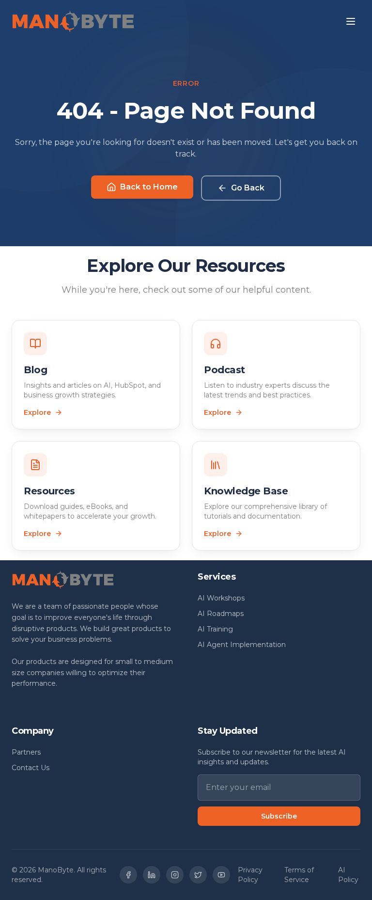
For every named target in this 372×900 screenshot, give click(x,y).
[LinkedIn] (151, 875)
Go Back (247, 187)
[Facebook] (128, 875)
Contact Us (30, 767)
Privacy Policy (250, 875)
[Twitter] (198, 875)
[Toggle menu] (350, 21)
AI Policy (348, 875)
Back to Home (149, 186)
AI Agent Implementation (242, 644)
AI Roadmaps (221, 613)
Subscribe (279, 816)
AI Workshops (221, 598)
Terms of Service (299, 875)
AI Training (215, 629)
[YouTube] (221, 875)
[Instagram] (175, 875)
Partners (26, 752)
